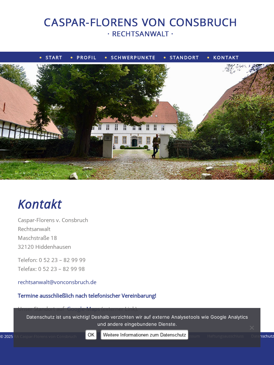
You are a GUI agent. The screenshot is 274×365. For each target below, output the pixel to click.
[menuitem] (61, 57)
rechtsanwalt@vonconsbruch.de (57, 282)
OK (91, 335)
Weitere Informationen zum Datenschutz (144, 335)
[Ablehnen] (251, 327)
